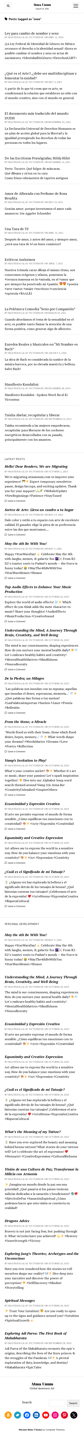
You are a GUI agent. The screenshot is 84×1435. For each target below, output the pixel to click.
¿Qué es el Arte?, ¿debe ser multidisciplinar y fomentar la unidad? (41, 75)
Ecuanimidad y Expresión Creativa (32, 803)
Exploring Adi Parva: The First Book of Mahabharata (35, 1335)
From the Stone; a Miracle (25, 721)
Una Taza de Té (17, 228)
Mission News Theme (30, 1429)
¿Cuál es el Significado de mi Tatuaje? (35, 871)
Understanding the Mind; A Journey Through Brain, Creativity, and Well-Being (41, 632)
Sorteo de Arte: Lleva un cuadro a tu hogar (39, 509)
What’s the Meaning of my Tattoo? (33, 1131)
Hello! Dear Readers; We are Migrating (36, 466)
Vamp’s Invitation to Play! (25, 760)
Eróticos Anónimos (20, 259)
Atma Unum (42, 5)
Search (27, 1402)
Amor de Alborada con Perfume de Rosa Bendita (36, 195)
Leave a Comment (16, 500)
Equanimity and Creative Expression (34, 837)
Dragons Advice (17, 1220)
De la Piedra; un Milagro (24, 678)
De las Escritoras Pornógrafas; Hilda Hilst (37, 158)
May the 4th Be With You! (25, 543)
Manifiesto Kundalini (21, 384)
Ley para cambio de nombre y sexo (32, 33)
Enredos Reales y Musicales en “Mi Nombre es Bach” (41, 346)
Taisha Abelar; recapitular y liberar (32, 415)
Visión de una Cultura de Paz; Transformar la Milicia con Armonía (41, 1171)
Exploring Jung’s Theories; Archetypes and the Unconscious (42, 1256)
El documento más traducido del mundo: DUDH (37, 115)
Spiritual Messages (20, 1300)
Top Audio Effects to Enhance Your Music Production (38, 589)
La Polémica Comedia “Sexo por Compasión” (40, 308)
